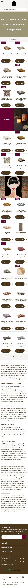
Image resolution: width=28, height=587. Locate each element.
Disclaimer (22, 582)
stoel (24, 366)
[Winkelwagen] (26, 3)
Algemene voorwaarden (8, 584)
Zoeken (2, 9)
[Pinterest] (24, 562)
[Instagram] (20, 559)
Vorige (4, 357)
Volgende (23, 357)
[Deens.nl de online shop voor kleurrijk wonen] (14, 4)
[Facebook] (24, 559)
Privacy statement (14, 582)
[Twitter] (20, 562)
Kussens (3, 386)
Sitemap (16, 584)
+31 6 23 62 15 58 (5, 559)
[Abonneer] (24, 537)
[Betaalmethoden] (14, 578)
